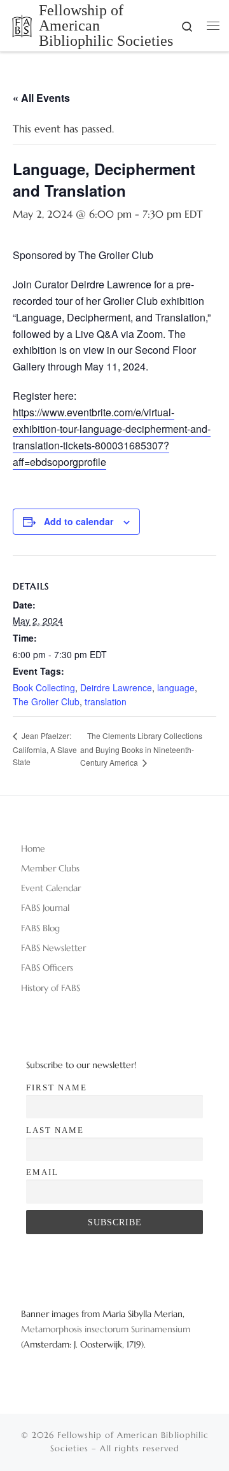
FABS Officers (47, 967)
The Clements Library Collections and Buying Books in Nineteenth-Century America (141, 749)
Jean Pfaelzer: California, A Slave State (45, 748)
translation (106, 701)
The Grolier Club (46, 701)
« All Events (41, 97)
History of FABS (50, 988)
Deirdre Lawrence (116, 687)
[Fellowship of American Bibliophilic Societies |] (22, 25)
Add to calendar (78, 521)
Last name (55, 1130)
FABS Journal (45, 907)
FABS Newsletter (53, 948)
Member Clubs (50, 868)
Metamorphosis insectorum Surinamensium (105, 1329)
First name (56, 1087)
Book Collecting (44, 687)
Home (33, 848)
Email (42, 1172)
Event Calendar (51, 888)
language (176, 687)
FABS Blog (40, 928)
